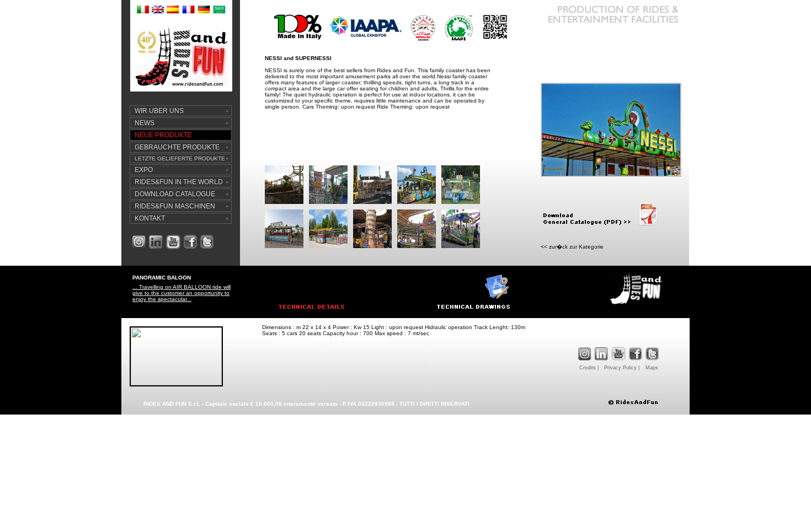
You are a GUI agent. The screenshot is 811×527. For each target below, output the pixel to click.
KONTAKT (150, 218)
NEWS (144, 123)
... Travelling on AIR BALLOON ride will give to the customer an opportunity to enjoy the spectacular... (181, 293)
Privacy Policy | (621, 367)
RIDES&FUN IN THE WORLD (179, 182)
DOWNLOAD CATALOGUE (175, 194)
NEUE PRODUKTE (163, 135)
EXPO (144, 170)
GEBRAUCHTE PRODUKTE (177, 147)
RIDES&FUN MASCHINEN (175, 206)
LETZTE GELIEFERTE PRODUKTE (180, 158)
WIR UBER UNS (159, 111)
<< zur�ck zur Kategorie (572, 247)
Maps (651, 367)
